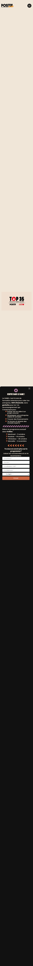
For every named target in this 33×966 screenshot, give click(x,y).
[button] (29, 6)
